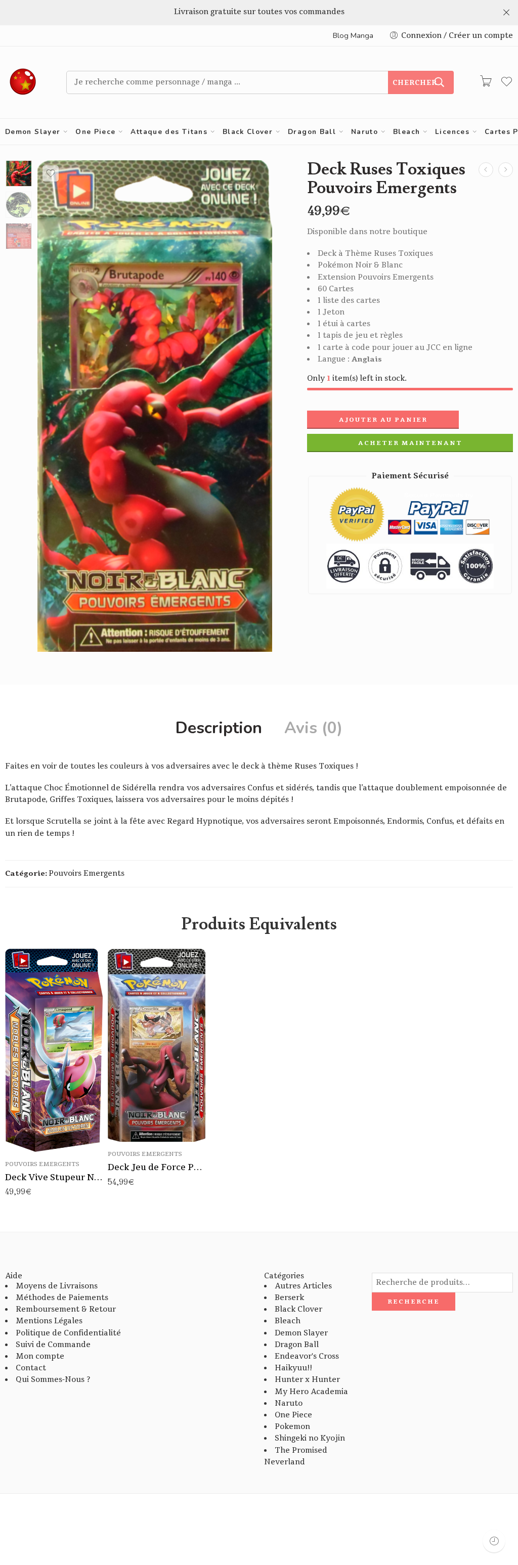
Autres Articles (303, 1286)
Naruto (364, 132)
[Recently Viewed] (494, 1541)
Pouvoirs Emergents (86, 873)
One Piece (95, 132)
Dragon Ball (312, 132)
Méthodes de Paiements (62, 1298)
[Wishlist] (50, 173)
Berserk (289, 1298)
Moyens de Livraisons (57, 1286)
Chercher (415, 82)
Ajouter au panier (383, 420)
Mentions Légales (49, 1321)
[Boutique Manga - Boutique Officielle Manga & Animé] (23, 82)
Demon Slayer (32, 132)
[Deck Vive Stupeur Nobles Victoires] (505, 169)
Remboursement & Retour (66, 1309)
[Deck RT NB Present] (19, 173)
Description (219, 728)
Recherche (413, 1302)
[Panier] (486, 82)
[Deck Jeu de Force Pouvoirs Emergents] (486, 169)
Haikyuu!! (293, 1368)
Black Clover (248, 132)
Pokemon (292, 1427)
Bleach (406, 132)
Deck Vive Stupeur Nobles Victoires (54, 1177)
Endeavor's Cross (307, 1356)
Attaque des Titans (169, 132)
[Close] (506, 13)
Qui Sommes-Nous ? (53, 1379)
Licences (452, 132)
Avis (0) (313, 728)
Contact (31, 1368)
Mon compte (40, 1356)
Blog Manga (353, 35)
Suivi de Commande (53, 1345)
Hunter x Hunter (307, 1379)
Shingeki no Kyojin (310, 1438)
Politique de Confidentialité (68, 1333)
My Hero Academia (311, 1392)
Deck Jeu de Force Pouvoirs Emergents (156, 1167)
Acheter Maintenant (410, 443)
